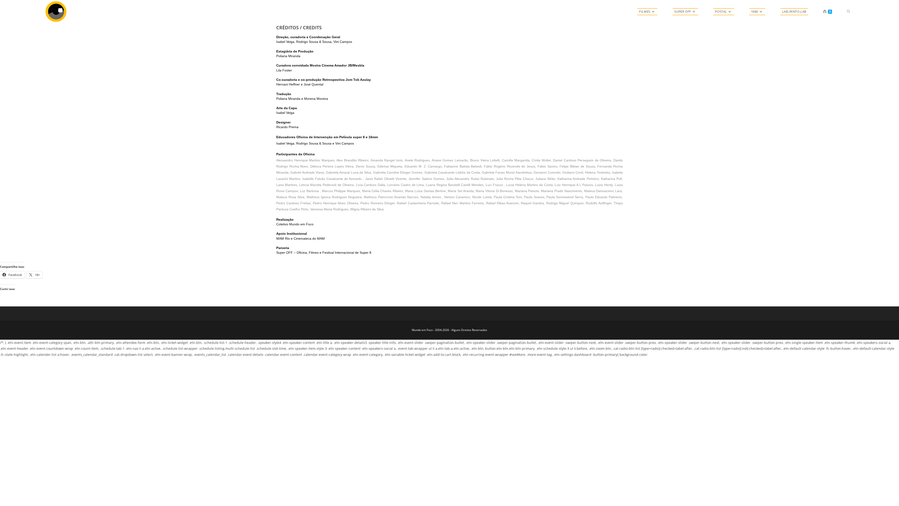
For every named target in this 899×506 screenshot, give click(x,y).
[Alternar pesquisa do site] (849, 11)
